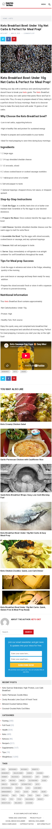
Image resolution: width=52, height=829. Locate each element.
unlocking (29, 799)
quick (26, 792)
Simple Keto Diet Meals (29, 813)
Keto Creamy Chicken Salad (13, 424)
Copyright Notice (27, 824)
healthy (14, 784)
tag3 (30, 795)
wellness (18, 803)
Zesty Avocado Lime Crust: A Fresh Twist (19, 699)
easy (3, 780)
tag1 (14, 795)
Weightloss (7, 757)
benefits (35, 769)
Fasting (5, 721)
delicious (15, 777)
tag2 (22, 795)
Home (5, 18)
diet (37, 777)
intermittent (26, 784)
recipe (34, 792)
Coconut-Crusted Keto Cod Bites (16, 708)
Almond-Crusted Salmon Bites (15, 704)
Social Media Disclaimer (15, 821)
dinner (45, 777)
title (19, 799)
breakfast (5, 371)
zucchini (29, 803)
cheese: (29, 773)
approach (12, 769)
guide (44, 780)
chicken (39, 773)
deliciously (27, 777)
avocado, (24, 769)
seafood (5, 795)
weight (40, 799)
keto (25, 92)
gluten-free (33, 780)
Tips (4, 752)
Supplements (7, 748)
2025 (3, 769)
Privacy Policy (35, 818)
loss (28, 788)
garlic (22, 780)
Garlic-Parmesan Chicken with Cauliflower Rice (21, 459)
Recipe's (5, 743)
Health (5, 730)
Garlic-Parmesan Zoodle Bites (15, 695)
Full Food (6, 725)
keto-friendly (6, 788)
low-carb (37, 788)
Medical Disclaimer (36, 821)
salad (43, 792)
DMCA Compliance (9, 824)
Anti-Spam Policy (43, 824)
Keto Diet (3, 33)
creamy (4, 777)
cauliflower (18, 773)
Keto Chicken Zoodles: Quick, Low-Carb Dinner (21, 571)
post (17, 792)
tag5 (46, 795)
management (6, 792)
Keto (11, 18)
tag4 (38, 795)
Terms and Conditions (17, 818)
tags (3, 799)
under (23, 371)
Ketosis (5, 739)
